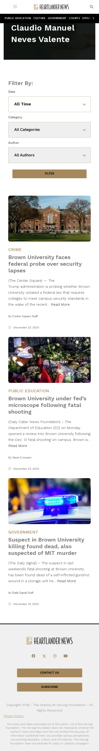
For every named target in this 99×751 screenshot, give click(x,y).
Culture (39, 18)
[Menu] (16, 7)
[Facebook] (33, 656)
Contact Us (49, 673)
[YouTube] (66, 656)
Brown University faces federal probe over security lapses (45, 264)
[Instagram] (54, 656)
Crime (15, 249)
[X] (44, 656)
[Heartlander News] (51, 7)
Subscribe (49, 687)
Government (57, 18)
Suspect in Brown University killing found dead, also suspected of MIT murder (46, 546)
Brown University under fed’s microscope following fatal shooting (47, 405)
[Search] (91, 7)
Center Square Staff (25, 316)
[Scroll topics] (92, 18)
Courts (74, 18)
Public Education (18, 18)
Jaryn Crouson (21, 457)
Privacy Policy (14, 716)
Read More (60, 304)
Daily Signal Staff (22, 592)
